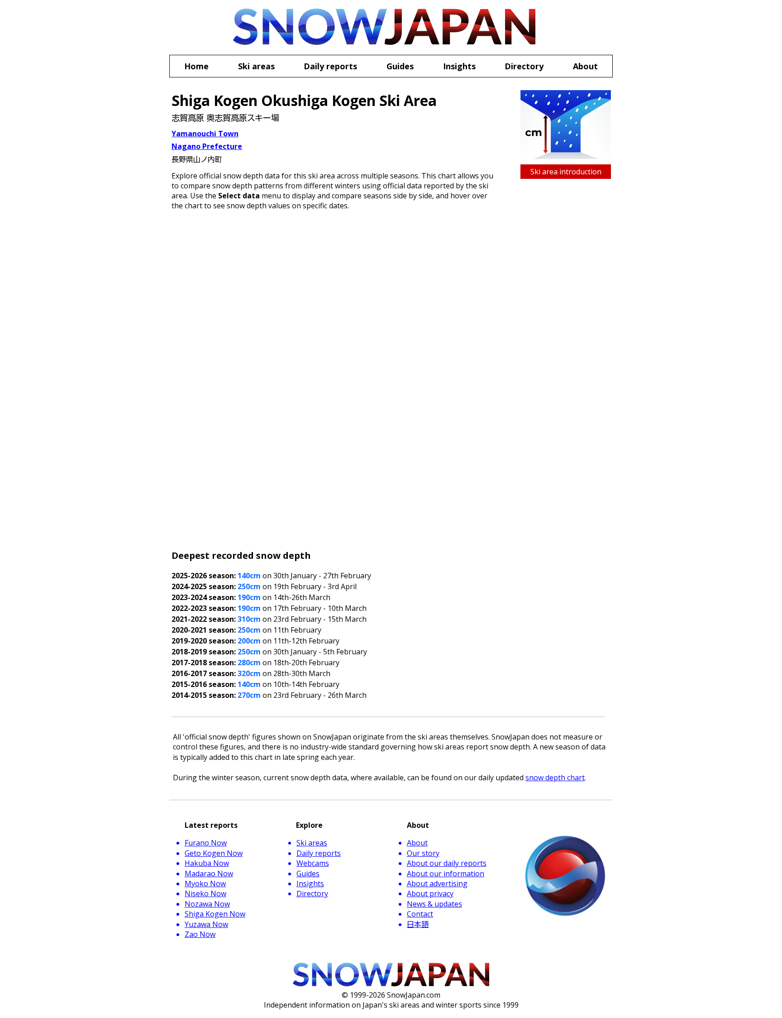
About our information (445, 874)
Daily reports (318, 853)
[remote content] (389, 383)
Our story (423, 853)
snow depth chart (555, 778)
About (417, 843)
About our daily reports (446, 863)
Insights (310, 883)
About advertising (437, 883)
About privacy (430, 893)
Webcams (312, 863)
